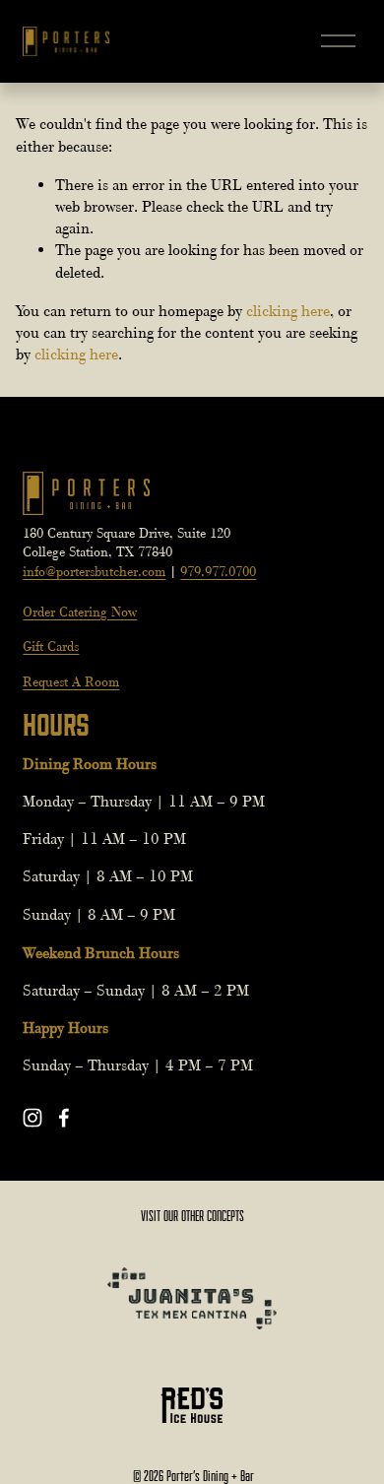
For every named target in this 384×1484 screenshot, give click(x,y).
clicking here (288, 311)
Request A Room (71, 681)
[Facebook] (64, 1118)
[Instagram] (32, 1118)
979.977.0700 (218, 571)
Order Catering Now (80, 611)
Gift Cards (51, 646)
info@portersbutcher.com (94, 571)
